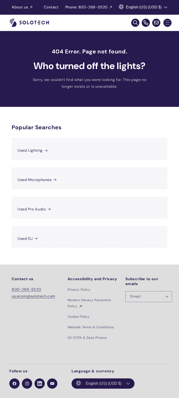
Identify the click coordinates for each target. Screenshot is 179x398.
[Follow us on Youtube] (52, 383)
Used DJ (25, 238)
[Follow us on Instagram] (27, 383)
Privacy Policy (79, 289)
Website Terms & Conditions (91, 327)
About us (20, 7)
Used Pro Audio (31, 209)
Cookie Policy (79, 316)
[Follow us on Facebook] (14, 383)
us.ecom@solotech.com (33, 296)
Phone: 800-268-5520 (86, 7)
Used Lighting (30, 150)
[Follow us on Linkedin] (39, 383)
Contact (51, 7)
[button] (167, 23)
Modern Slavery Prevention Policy (89, 303)
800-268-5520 (26, 289)
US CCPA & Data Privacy (87, 337)
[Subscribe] (167, 296)
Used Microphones (34, 179)
